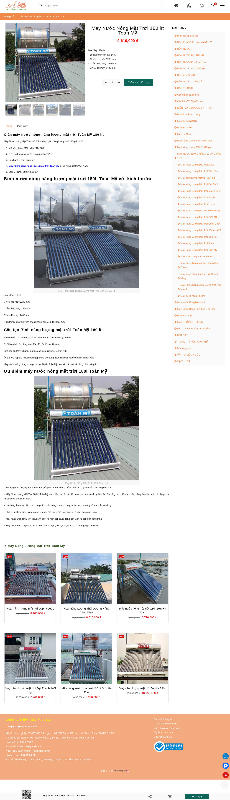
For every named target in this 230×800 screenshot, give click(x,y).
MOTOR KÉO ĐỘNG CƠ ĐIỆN (193, 328)
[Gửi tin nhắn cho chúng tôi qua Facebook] (225, 766)
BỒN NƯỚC (184, 48)
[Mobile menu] (221, 5)
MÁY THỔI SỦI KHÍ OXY (190, 322)
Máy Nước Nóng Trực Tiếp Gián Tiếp (196, 309)
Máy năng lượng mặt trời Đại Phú (197, 177)
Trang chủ (9, 16)
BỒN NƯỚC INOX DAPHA (191, 62)
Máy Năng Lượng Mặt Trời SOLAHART (200, 230)
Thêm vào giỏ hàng (138, 82)
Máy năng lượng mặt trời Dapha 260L (30, 608)
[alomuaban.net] (16, 5)
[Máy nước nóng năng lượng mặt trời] (202, 5)
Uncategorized (184, 348)
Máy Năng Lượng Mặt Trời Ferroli (197, 204)
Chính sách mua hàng (165, 723)
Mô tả (9, 126)
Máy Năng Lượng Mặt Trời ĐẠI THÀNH (200, 191)
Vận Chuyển (160, 728)
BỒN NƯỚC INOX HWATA (191, 68)
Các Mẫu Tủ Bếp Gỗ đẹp (190, 101)
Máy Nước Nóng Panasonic (191, 302)
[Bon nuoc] (189, 5)
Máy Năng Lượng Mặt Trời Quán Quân (200, 223)
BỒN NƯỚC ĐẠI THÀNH (190, 55)
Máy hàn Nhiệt (184, 127)
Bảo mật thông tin (163, 719)
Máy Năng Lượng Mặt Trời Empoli (197, 197)
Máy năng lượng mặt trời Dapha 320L (142, 688)
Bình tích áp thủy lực (187, 35)
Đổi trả (168, 736)
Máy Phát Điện (184, 315)
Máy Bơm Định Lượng (188, 114)
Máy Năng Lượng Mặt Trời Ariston (194, 140)
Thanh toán (174, 728)
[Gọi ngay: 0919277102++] (225, 775)
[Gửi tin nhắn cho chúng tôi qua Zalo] (225, 758)
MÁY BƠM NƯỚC (187, 121)
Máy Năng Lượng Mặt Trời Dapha (194, 147)
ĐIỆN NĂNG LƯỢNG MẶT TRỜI (194, 107)
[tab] (9, 126)
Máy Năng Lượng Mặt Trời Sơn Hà (198, 236)
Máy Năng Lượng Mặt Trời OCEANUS (200, 217)
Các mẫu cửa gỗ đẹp (188, 94)
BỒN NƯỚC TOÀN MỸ (189, 81)
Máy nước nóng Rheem (192, 295)
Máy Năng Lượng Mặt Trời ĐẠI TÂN (199, 184)
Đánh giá (22, 126)
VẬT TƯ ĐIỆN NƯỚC (188, 354)
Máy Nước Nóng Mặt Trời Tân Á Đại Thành (199, 265)
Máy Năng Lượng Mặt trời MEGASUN (200, 210)
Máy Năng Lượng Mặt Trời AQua (197, 164)
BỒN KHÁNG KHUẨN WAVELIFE (194, 42)
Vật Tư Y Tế (183, 361)
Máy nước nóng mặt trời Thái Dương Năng (199, 276)
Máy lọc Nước (184, 134)
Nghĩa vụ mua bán (163, 732)
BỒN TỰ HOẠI (185, 88)
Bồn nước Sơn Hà (186, 75)
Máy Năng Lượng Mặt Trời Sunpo (197, 243)
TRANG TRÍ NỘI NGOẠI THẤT (193, 341)
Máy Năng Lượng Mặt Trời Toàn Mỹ (36, 546)
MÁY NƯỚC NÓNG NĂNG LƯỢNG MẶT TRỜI (199, 155)
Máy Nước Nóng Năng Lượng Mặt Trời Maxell (200, 287)
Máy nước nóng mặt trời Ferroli (196, 256)
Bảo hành (159, 736)
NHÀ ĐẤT (182, 335)
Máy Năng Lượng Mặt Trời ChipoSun (199, 171)
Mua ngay (197, 796)
